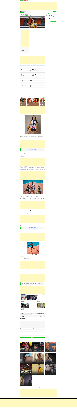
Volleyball (23, 11)
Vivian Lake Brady (42, 316)
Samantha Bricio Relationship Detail (25, 51)
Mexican (28, 313)
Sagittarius (22, 314)
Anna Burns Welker (24, 316)
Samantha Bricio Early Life (24, 49)
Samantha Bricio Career (23, 50)
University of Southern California (27, 314)
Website (21, 330)
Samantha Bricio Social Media (24, 52)
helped (35, 167)
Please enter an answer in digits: (23, 333)
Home (21, 11)
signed (22, 169)
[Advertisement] (38, 6)
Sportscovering (40, 283)
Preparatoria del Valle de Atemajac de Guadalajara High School (37, 313)
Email (33, 328)
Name (21, 328)
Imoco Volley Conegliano (23, 313)
